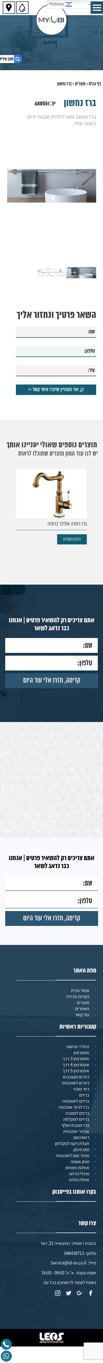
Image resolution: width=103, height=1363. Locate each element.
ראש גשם (81, 1137)
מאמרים (82, 1008)
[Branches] (9, 7)
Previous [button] (92, 175)
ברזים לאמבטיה (75, 1101)
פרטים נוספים (72, 539)
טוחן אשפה (80, 1161)
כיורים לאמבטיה (75, 1083)
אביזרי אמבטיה (76, 1131)
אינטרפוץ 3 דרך (75, 1059)
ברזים (84, 1095)
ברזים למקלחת (76, 1119)
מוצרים (80, 84)
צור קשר (82, 1015)
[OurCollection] (22, 7)
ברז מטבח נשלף (75, 1125)
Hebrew (57, 4)
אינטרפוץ (81, 1052)
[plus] (79, 1293)
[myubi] (51, 19)
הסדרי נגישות (77, 1046)
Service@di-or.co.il (68, 1263)
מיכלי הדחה (79, 1174)
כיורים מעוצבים (76, 1077)
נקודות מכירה (77, 996)
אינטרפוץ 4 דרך (75, 1065)
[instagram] (57, 1293)
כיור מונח (81, 1089)
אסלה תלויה (79, 1180)
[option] (51, 186)
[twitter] (68, 1293)
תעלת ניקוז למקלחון (72, 1143)
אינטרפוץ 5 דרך (75, 1071)
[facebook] (90, 1293)
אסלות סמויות (77, 1168)
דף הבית (95, 84)
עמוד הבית (80, 990)
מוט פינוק (81, 1149)
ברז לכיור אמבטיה (74, 1107)
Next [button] (11, 175)
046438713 (74, 1253)
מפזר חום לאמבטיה (72, 1155)
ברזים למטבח (77, 1113)
